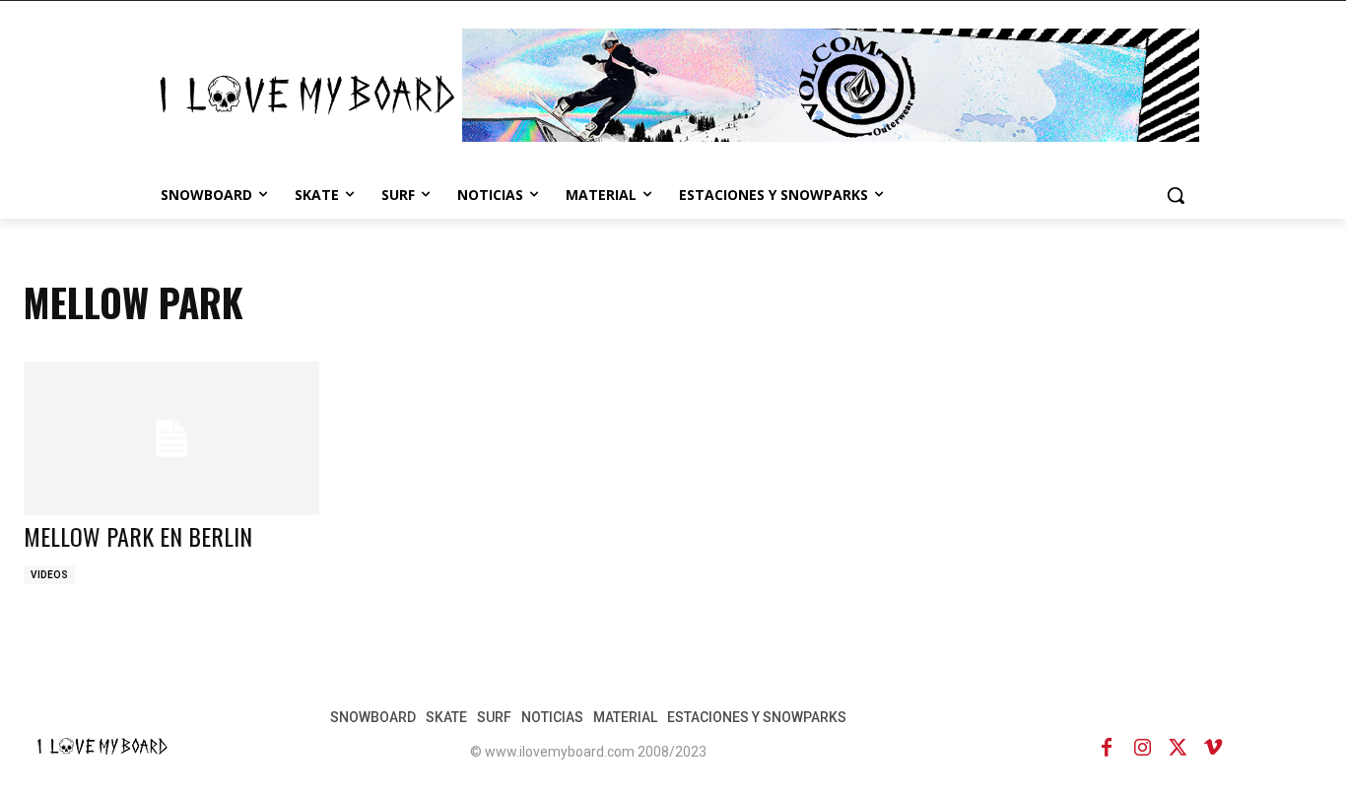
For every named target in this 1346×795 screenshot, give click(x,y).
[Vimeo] (1213, 748)
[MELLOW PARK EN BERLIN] (171, 438)
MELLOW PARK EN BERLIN (138, 536)
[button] (1175, 195)
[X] (1177, 748)
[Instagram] (1142, 748)
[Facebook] (1106, 748)
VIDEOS (49, 574)
